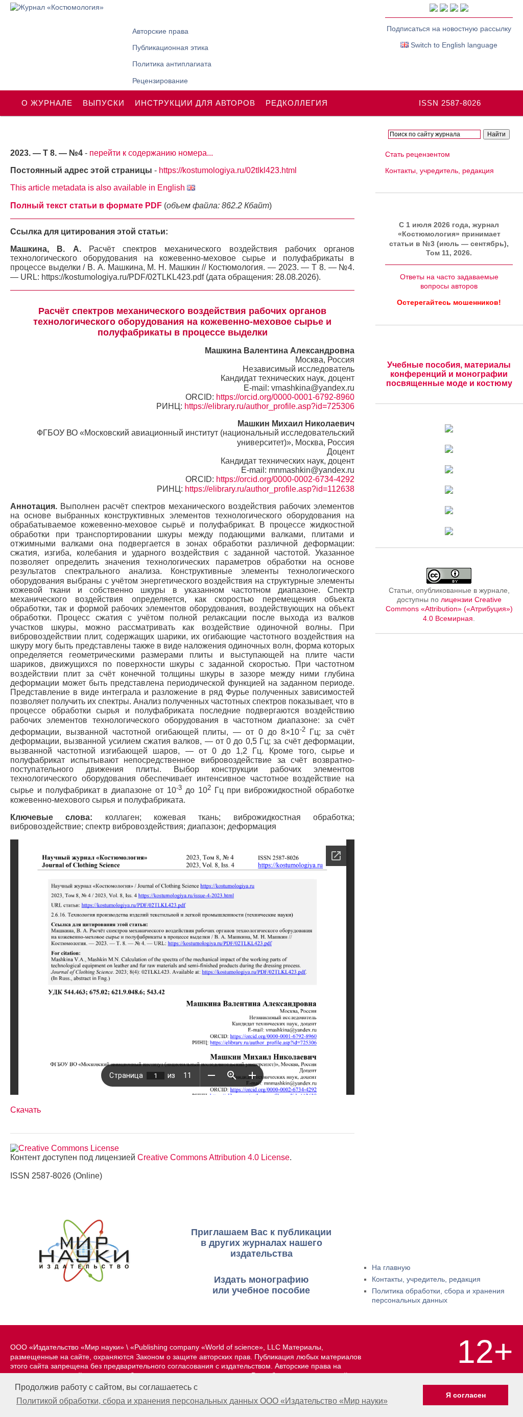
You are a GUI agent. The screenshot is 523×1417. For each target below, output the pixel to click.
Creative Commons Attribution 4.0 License (213, 1157)
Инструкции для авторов (195, 103)
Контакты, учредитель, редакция (439, 170)
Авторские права (160, 31)
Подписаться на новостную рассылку (449, 29)
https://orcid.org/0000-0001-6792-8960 (285, 397)
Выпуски (104, 103)
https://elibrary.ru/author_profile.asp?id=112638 (269, 489)
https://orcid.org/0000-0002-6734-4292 (285, 479)
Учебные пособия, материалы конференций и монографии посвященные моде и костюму (449, 374)
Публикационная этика (170, 47)
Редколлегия (297, 103)
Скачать (25, 1110)
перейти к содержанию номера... (151, 153)
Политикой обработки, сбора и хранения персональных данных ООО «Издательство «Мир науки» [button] (202, 1401)
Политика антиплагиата (171, 64)
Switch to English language (453, 45)
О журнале (47, 103)
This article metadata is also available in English (98, 187)
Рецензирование (160, 81)
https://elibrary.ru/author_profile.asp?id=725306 (269, 406)
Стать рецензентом (417, 154)
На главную (391, 1267)
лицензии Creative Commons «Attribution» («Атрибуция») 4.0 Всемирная (449, 608)
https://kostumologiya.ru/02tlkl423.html (228, 170)
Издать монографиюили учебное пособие (261, 1285)
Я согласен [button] (466, 1395)
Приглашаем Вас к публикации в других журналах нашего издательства (261, 1243)
